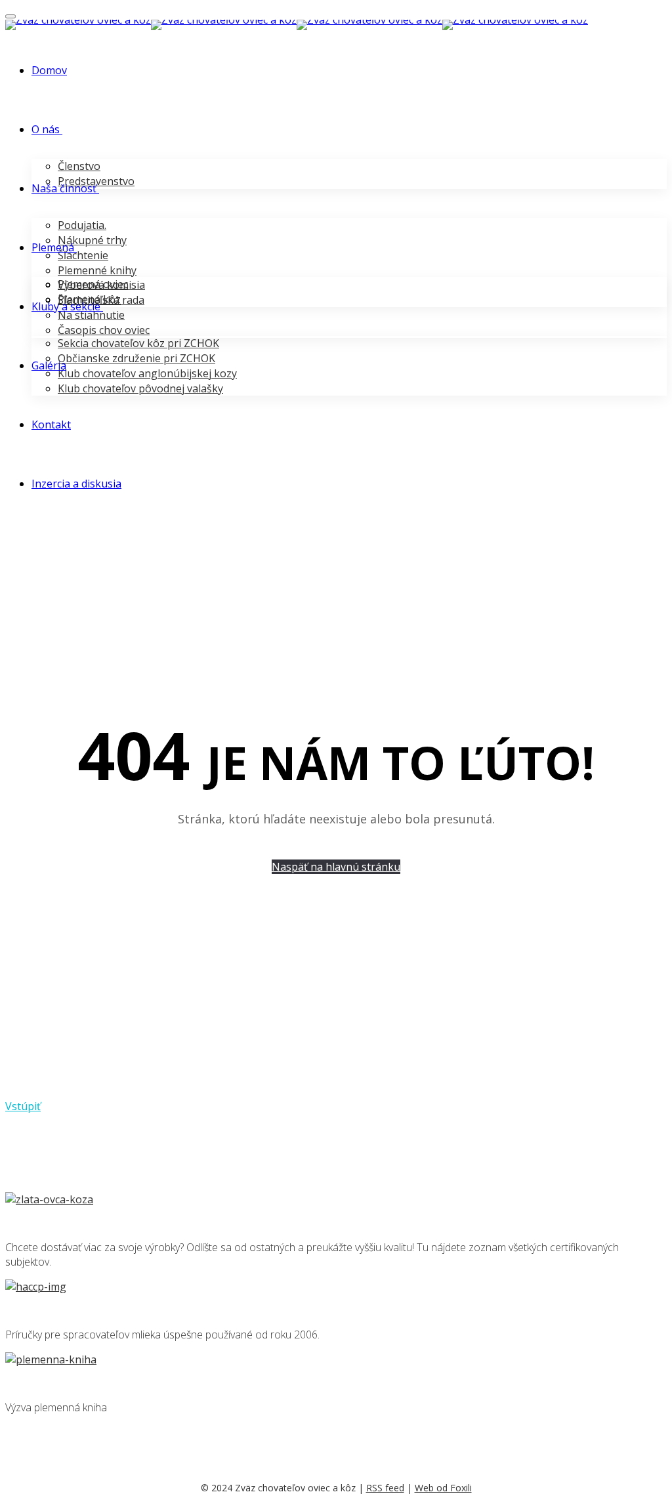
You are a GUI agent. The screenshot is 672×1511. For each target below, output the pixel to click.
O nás (46, 129)
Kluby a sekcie (66, 306)
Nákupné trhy (92, 240)
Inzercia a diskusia (76, 483)
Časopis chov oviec (104, 330)
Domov (49, 70)
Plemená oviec (93, 284)
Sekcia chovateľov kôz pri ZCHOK (138, 343)
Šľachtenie (83, 255)
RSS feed (385, 1487)
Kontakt (51, 424)
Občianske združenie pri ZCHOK (136, 358)
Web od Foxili (443, 1487)
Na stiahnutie (91, 315)
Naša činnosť (64, 188)
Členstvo (79, 166)
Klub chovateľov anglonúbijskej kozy (147, 373)
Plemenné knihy (97, 270)
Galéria (49, 365)
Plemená (53, 247)
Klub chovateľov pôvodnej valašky (140, 388)
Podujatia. (82, 225)
